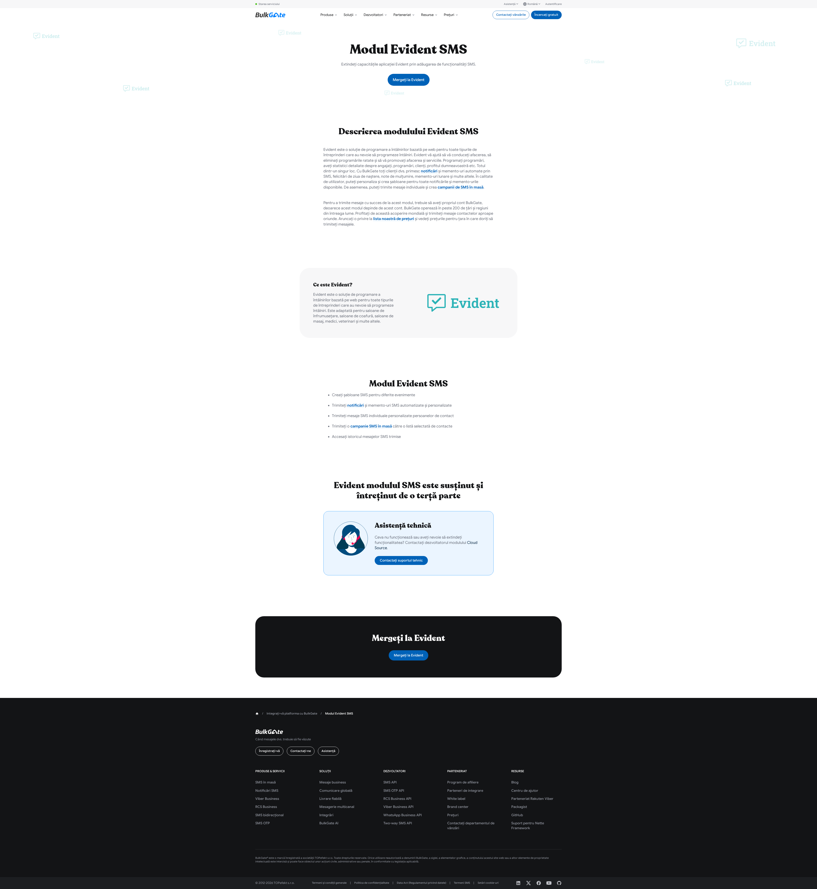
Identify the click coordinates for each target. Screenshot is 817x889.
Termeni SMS (462, 882)
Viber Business (267, 799)
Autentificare (553, 4)
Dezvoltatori (373, 15)
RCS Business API (397, 799)
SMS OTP (262, 823)
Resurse (427, 15)
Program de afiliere (462, 782)
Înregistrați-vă (269, 751)
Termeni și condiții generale (329, 882)
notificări (429, 171)
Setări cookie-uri (488, 882)
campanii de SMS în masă (460, 187)
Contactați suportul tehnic (401, 560)
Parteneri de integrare (465, 791)
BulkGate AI (328, 823)
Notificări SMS (266, 791)
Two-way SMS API (397, 823)
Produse (326, 15)
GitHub (517, 815)
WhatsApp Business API (402, 815)
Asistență (510, 4)
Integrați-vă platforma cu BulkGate (292, 713)
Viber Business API (398, 807)
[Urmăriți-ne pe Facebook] (538, 883)
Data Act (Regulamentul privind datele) (421, 882)
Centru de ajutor (524, 791)
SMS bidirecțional (269, 815)
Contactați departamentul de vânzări (470, 825)
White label (456, 799)
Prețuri (449, 15)
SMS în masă (265, 782)
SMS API (390, 782)
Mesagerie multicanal (336, 807)
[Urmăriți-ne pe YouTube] (548, 883)
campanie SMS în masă (371, 426)
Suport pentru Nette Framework (527, 825)
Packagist (519, 807)
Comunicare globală (335, 791)
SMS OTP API (393, 791)
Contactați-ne (300, 751)
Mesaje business (332, 782)
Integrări (326, 815)
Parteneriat (402, 15)
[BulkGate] (270, 14)
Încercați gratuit (546, 15)
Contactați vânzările (511, 15)
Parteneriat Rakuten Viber (532, 799)
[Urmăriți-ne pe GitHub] (559, 883)
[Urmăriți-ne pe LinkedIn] (518, 883)
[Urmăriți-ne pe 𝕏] (528, 883)
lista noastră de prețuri (393, 218)
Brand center (457, 807)
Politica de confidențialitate (371, 882)
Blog (514, 782)
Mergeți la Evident (408, 79)
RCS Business (266, 807)
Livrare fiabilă (330, 799)
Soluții (348, 15)
